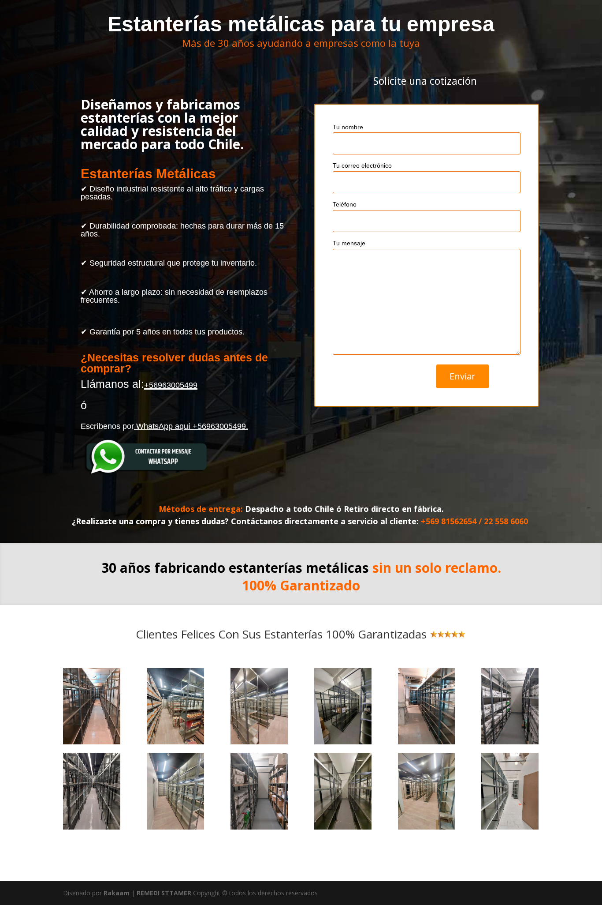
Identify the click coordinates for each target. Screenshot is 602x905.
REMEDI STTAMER (165, 893)
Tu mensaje (349, 243)
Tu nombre (348, 127)
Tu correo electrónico (362, 165)
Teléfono (345, 204)
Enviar (463, 376)
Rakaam (117, 893)
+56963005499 (170, 385)
